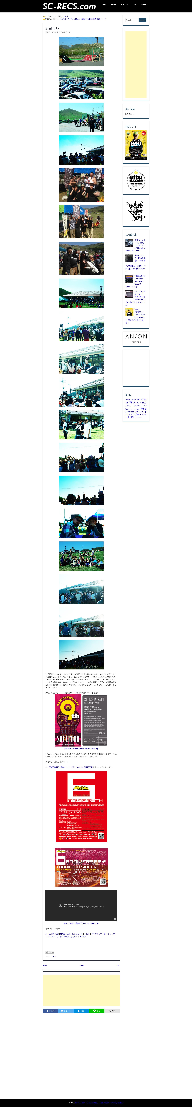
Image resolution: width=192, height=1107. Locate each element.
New (45, 965)
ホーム (48, 934)
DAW (138, 399)
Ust (105, 934)
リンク (59, 937)
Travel (145, 406)
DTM (145, 399)
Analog (127, 399)
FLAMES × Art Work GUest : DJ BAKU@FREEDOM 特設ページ (83, 19)
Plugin (144, 403)
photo (127, 412)
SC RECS (55, 934)
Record (127, 406)
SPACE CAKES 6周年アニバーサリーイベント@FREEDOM (71, 767)
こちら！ (66, 16)
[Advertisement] (81, 990)
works (142, 412)
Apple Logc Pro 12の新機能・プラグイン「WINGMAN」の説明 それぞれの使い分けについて (135, 263)
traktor (137, 412)
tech (132, 412)
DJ (141, 399)
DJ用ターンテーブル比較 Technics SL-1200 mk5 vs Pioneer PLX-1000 (135, 245)
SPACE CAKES (65, 934)
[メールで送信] (46, 952)
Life (134, 403)
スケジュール (77, 934)
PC (141, 403)
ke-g (54, 956)
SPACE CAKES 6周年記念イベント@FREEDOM (81, 923)
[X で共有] (51, 952)
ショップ (111, 934)
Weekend (128, 409)
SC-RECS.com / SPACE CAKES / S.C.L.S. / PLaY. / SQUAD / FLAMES (99, 1103)
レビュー (138, 417)
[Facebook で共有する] (53, 952)
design (137, 409)
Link (134, 4)
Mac (138, 403)
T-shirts (82, 937)
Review (136, 406)
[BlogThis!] (48, 952)
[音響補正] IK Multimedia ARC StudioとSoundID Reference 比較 (135, 281)
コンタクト (50, 937)
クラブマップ (96, 934)
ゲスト (87, 934)
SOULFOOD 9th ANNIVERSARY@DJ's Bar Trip (81, 749)
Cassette (133, 399)
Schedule (124, 4)
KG (130, 402)
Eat (126, 403)
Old (118, 965)
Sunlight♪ (52, 28)
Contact (144, 4)
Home (103, 4)
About (113, 4)
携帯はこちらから (71, 937)
